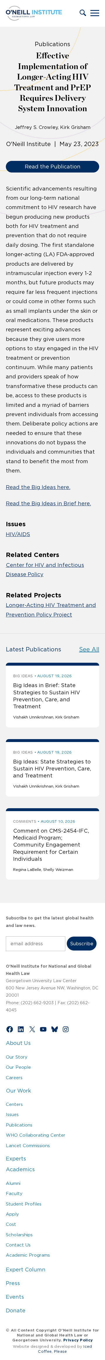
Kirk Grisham (75, 127)
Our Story (16, 1056)
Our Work (18, 1091)
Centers (14, 1104)
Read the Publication (52, 167)
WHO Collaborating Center (35, 1135)
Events (15, 1297)
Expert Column (26, 1270)
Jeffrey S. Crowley (36, 127)
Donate (15, 1311)
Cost (11, 1224)
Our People (18, 1067)
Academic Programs (28, 1255)
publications (52, 44)
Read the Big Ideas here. (38, 487)
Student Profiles (23, 1203)
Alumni (13, 1183)
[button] (83, 13)
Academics (20, 1169)
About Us (18, 1043)
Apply (12, 1214)
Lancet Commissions (28, 1145)
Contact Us (18, 1244)
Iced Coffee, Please (65, 1349)
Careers (14, 1077)
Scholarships (19, 1234)
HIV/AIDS (18, 534)
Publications (19, 1124)
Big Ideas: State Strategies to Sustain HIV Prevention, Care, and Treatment (52, 769)
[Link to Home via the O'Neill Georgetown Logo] (34, 18)
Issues (12, 1114)
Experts (16, 1159)
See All (89, 649)
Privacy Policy (78, 1340)
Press (13, 1283)
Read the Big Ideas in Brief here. (48, 503)
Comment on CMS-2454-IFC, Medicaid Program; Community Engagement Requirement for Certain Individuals (51, 845)
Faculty (14, 1193)
